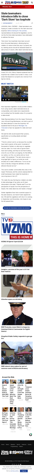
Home (2, 444)
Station (21, 446)
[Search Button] (32, 2)
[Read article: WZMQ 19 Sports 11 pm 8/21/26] (17, 228)
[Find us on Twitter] (16, 464)
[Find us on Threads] (14, 464)
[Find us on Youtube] (20, 464)
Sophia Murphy (7, 23)
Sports (18, 444)
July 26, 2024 (19, 23)
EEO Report (26, 461)
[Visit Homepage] (17, 2)
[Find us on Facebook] (12, 464)
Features (24, 444)
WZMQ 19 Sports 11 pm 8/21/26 (12, 241)
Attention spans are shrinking (11, 299)
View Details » (28, 7)
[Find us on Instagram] (18, 464)
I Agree (24, 471)
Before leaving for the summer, (17, 31)
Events (29, 444)
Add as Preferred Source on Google (18, 208)
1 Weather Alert (7, 7)
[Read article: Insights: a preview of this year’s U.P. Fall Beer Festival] (17, 256)
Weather (13, 444)
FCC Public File (19, 461)
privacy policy (15, 471)
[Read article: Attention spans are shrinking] (17, 286)
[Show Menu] (2, 2)
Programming (14, 446)
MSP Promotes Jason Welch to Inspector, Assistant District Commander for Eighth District (15, 329)
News (7, 444)
